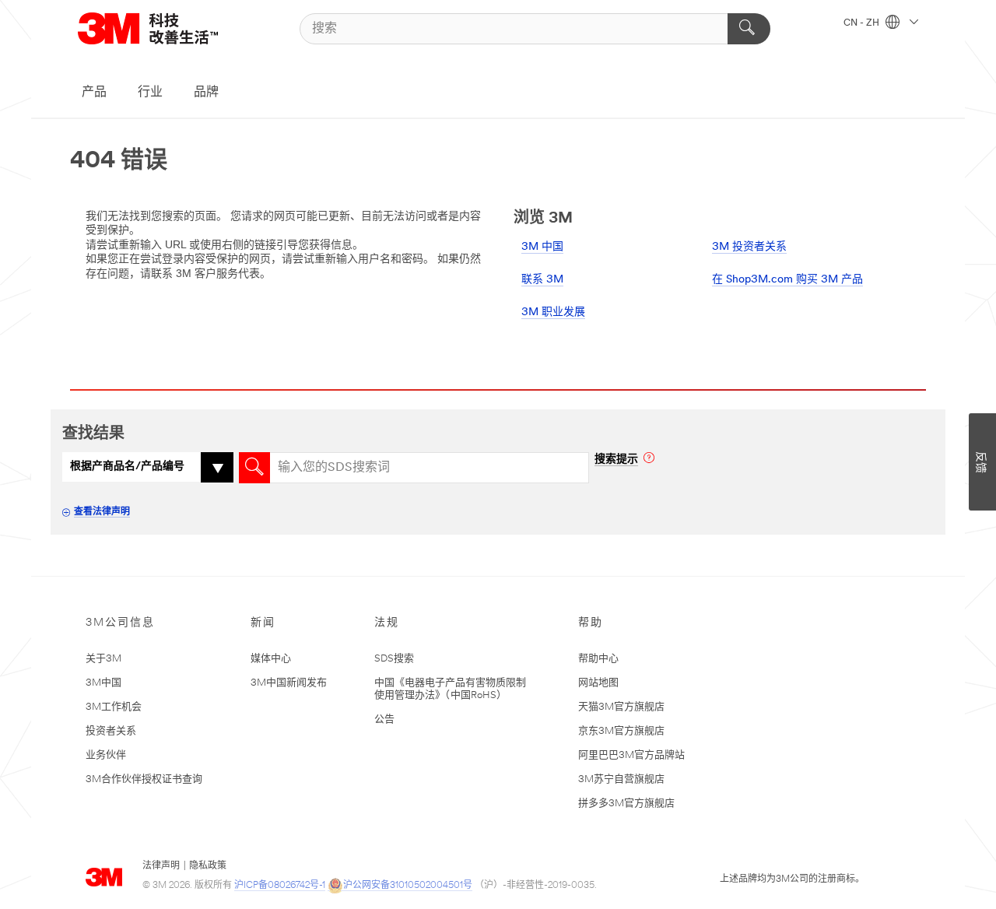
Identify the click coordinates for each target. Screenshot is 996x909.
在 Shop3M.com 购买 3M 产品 (787, 280)
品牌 (206, 92)
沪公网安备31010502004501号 (407, 885)
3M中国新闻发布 (289, 683)
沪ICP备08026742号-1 (279, 885)
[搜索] (749, 28)
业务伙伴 (106, 755)
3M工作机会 (114, 707)
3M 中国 (542, 247)
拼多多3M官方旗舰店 (626, 803)
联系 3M (542, 280)
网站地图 (598, 683)
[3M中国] (167, 28)
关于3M (103, 659)
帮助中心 (598, 659)
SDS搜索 (394, 659)
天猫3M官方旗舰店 (621, 707)
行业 (150, 92)
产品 (94, 92)
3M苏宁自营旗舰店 (621, 779)
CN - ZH (862, 23)
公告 (384, 719)
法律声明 (161, 866)
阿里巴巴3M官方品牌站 (631, 755)
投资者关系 (111, 731)
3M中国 (103, 683)
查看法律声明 (102, 512)
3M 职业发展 (553, 312)
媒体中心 (271, 659)
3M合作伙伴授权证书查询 (144, 779)
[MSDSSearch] (254, 467)
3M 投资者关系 (749, 247)
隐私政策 (207, 866)
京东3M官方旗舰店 (621, 731)
